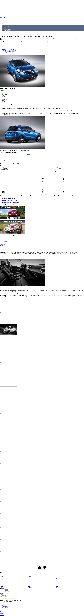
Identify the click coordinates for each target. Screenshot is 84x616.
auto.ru (23, 150)
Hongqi (29, 579)
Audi (1, 575)
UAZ (1, 587)
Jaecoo (2, 580)
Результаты (2, 245)
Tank (29, 586)
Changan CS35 (6, 242)
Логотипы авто (4, 603)
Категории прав (5, 607)
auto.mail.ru (27, 150)
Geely (29, 578)
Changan (29, 576)
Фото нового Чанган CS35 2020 (7, 53)
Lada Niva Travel (6, 238)
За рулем (25, 246)
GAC (1, 578)
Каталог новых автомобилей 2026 (8, 198)
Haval (1, 579)
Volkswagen (30, 587)
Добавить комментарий (13, 598)
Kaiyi (57, 580)
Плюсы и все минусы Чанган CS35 (8, 47)
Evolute (29, 577)
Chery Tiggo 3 (6, 240)
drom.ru (17, 150)
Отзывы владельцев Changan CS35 (8, 48)
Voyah (57, 587)
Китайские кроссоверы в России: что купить (10, 202)
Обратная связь (2, 613)
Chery (57, 576)
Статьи (3, 608)
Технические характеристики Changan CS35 (9, 50)
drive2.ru (20, 150)
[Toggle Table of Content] (1, 46)
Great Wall (58, 578)
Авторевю (15, 246)
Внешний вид (5, 52)
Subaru (57, 585)
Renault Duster (6, 236)
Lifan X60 (5, 241)
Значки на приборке (5, 606)
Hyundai (57, 579)
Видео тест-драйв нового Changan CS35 (8, 51)
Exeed (1, 577)
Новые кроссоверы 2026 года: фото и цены (10, 200)
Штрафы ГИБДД (5, 604)
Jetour (29, 580)
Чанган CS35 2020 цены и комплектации (9, 49)
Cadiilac (2, 576)
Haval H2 (5, 239)
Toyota (57, 586)
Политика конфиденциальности (5, 611)
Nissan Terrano (6, 237)
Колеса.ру (22, 246)
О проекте (2, 615)
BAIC (29, 575)
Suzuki (2, 586)
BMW (57, 575)
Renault (2, 585)
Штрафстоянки (4, 605)
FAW (57, 577)
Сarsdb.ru (18, 246)
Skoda (29, 585)
